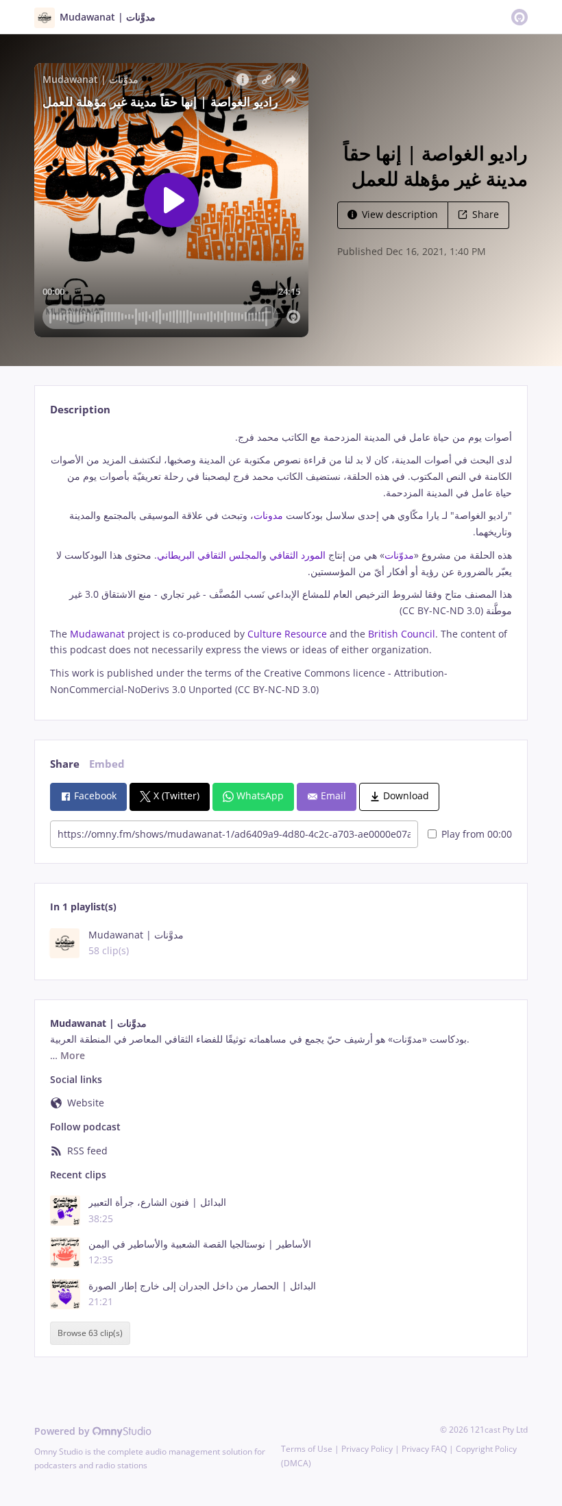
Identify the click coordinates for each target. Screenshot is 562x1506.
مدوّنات (399, 554)
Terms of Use (306, 1449)
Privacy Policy (367, 1449)
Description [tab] (80, 409)
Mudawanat (96, 633)
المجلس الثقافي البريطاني (209, 554)
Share (485, 214)
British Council (400, 633)
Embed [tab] (107, 764)
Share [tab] (65, 764)
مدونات (268, 515)
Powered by (63, 1430)
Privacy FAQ (424, 1449)
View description (400, 214)
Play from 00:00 (476, 833)
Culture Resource (286, 633)
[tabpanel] (280, 563)
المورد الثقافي (298, 554)
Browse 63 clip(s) (90, 1333)
